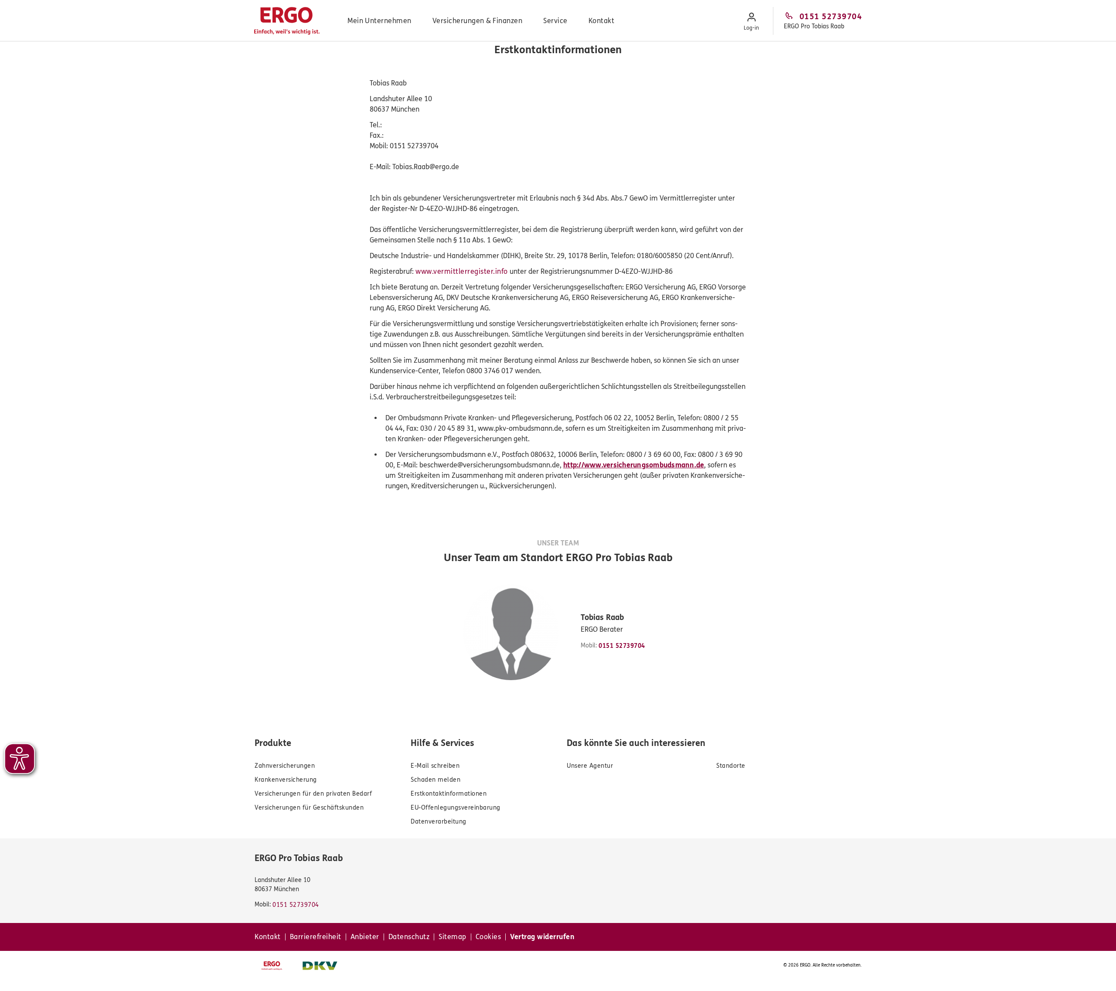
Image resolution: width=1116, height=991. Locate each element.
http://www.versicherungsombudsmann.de (633, 465)
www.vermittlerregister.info (461, 271)
